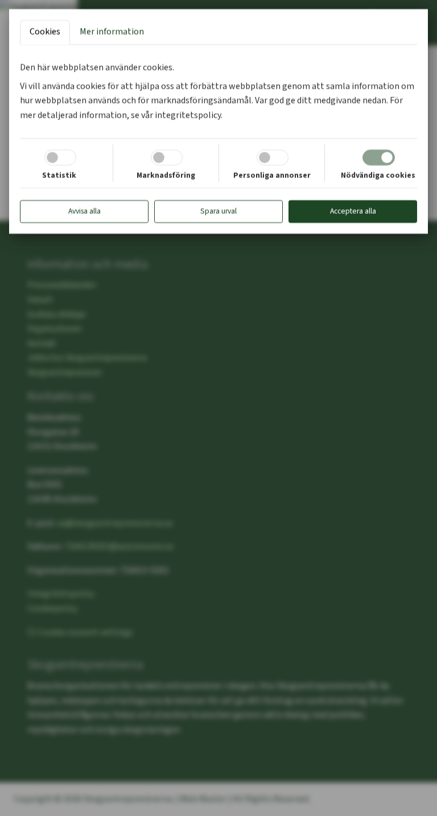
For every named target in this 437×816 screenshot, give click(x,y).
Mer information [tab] (112, 32)
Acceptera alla (353, 211)
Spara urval (218, 211)
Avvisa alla (84, 211)
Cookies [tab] (45, 32)
